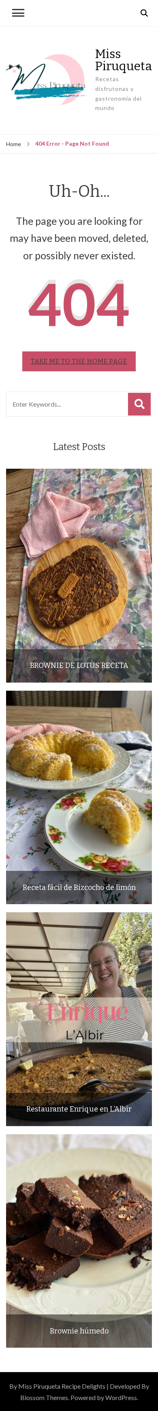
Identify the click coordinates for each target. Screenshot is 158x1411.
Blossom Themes (44, 1397)
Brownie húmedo (79, 1331)
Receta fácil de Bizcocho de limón (79, 887)
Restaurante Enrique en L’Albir (79, 1109)
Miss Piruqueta (123, 60)
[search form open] (144, 13)
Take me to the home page (79, 361)
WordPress (121, 1397)
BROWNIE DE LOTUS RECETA (79, 665)
